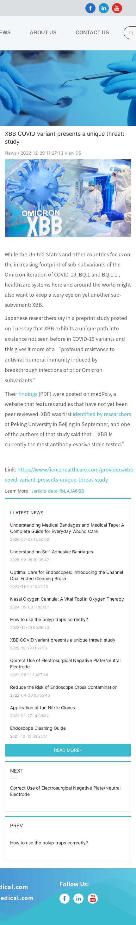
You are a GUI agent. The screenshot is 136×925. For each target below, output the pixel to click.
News (11, 153)
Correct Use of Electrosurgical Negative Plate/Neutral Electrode (65, 663)
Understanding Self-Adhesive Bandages (51, 551)
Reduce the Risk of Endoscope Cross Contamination (63, 687)
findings (27, 393)
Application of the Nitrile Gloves (42, 707)
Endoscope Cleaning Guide (38, 728)
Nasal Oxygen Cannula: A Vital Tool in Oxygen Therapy (67, 599)
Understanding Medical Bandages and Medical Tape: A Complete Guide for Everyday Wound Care (67, 528)
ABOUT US (43, 32)
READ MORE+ (68, 750)
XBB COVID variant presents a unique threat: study (62, 639)
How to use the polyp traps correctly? (49, 619)
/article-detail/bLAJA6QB (58, 491)
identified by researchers (102, 414)
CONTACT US (92, 32)
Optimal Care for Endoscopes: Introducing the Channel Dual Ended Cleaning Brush (66, 575)
